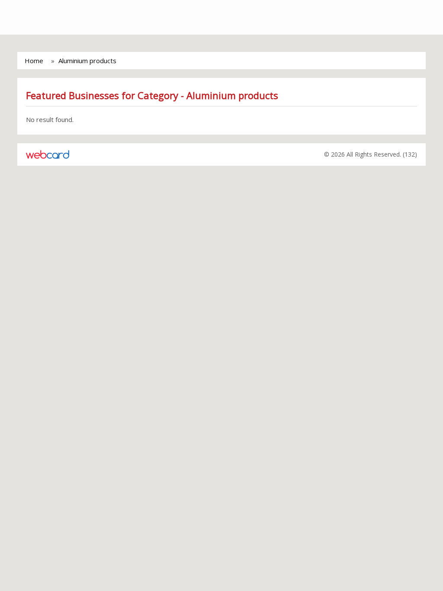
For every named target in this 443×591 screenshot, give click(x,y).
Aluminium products (87, 60)
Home (34, 60)
